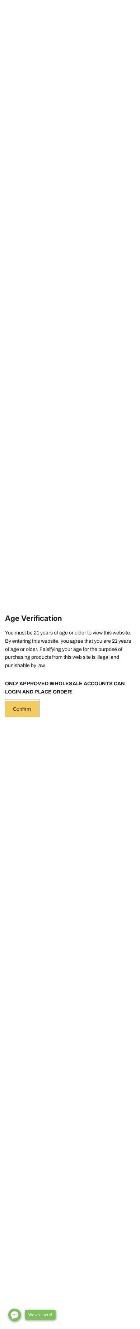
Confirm (22, 709)
